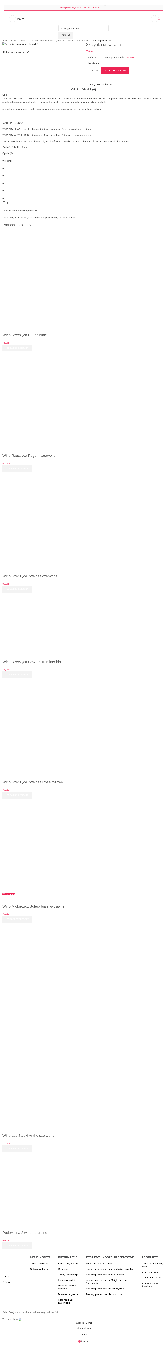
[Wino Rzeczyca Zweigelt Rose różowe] (37, 724)
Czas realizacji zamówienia (65, 1301)
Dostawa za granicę (68, 1294)
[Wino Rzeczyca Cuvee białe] (37, 277)
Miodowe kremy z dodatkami (151, 1284)
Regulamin (63, 1269)
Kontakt (6, 1276)
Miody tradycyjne (150, 1272)
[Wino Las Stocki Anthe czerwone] (37, 949)
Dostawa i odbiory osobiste (67, 1287)
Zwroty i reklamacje (68, 1274)
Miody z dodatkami (151, 1277)
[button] (17, 348)
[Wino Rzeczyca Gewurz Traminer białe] (37, 621)
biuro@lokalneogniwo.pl (70, 8)
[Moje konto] (105, 7)
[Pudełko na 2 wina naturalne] (37, 1187)
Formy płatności (66, 1280)
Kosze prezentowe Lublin (99, 1263)
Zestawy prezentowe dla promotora (104, 1294)
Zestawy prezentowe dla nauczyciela (105, 1288)
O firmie (6, 1282)
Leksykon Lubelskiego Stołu (153, 1265)
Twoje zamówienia (39, 1263)
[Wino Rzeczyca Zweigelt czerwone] (37, 518)
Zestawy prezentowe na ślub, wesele (105, 1274)
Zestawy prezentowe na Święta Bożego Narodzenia (106, 1281)
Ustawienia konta (39, 1269)
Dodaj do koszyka (115, 70)
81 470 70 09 (93, 8)
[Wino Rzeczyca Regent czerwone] (37, 398)
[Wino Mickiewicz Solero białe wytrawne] (37, 845)
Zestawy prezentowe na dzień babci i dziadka (109, 1269)
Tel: (86, 8)
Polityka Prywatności (68, 1263)
